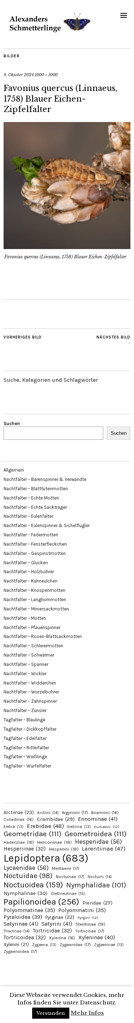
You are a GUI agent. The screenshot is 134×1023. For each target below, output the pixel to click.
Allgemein (14, 470)
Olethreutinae (68, 893)
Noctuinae (70, 876)
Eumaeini (106, 826)
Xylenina (62, 937)
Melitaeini (65, 868)
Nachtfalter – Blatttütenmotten (36, 488)
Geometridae (32, 833)
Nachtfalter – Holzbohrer (29, 571)
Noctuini (100, 877)
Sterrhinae (90, 924)
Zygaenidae (75, 944)
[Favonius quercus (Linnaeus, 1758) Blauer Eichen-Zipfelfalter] (67, 246)
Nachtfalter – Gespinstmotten (35, 553)
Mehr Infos (87, 1012)
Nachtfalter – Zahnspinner (30, 701)
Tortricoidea (25, 937)
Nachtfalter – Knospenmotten (34, 590)
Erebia (14, 826)
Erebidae (45, 825)
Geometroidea (95, 833)
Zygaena (44, 944)
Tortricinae (89, 931)
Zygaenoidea (20, 951)
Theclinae (17, 931)
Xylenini (16, 944)
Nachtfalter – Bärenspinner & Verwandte (45, 479)
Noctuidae (28, 875)
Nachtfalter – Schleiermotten (33, 645)
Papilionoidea (41, 901)
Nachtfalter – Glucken (26, 562)
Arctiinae (19, 812)
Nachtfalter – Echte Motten (31, 498)
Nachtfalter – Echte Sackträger (35, 507)
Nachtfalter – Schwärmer (29, 655)
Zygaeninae (109, 944)
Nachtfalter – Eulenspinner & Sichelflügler (47, 525)
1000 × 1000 (46, 74)
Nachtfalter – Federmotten (31, 534)
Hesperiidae (98, 841)
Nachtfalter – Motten (25, 618)
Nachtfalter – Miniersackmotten (36, 609)
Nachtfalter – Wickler (25, 673)
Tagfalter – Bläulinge (24, 719)
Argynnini (75, 812)
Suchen (12, 423)
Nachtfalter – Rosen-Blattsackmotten (43, 636)
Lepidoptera (46, 858)
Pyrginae (59, 917)
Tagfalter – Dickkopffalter (30, 729)
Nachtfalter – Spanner (26, 664)
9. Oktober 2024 (19, 74)
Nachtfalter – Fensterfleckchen (35, 544)
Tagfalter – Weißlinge (25, 756)
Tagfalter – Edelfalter (25, 738)
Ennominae (98, 818)
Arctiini (48, 812)
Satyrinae (21, 923)
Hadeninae (19, 842)
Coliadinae (19, 819)
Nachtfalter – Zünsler (25, 710)
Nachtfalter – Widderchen (30, 683)
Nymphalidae (96, 885)
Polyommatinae (29, 910)
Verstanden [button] (50, 1013)
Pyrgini (88, 917)
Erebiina (79, 826)
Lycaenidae (26, 867)
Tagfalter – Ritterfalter (26, 747)
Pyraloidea (23, 917)
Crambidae (56, 819)
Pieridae (98, 903)
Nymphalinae (26, 893)
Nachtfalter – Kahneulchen (31, 581)
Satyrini (56, 923)
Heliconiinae (54, 842)
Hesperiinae (25, 849)
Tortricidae (52, 930)
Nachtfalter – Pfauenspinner (32, 627)
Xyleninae (96, 937)
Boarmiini (105, 812)
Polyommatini (82, 910)
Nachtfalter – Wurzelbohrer (31, 692)
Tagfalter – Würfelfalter (27, 766)
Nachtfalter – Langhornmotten (35, 599)
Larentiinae (103, 848)
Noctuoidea (33, 885)
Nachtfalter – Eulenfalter (28, 516)
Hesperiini (64, 849)
